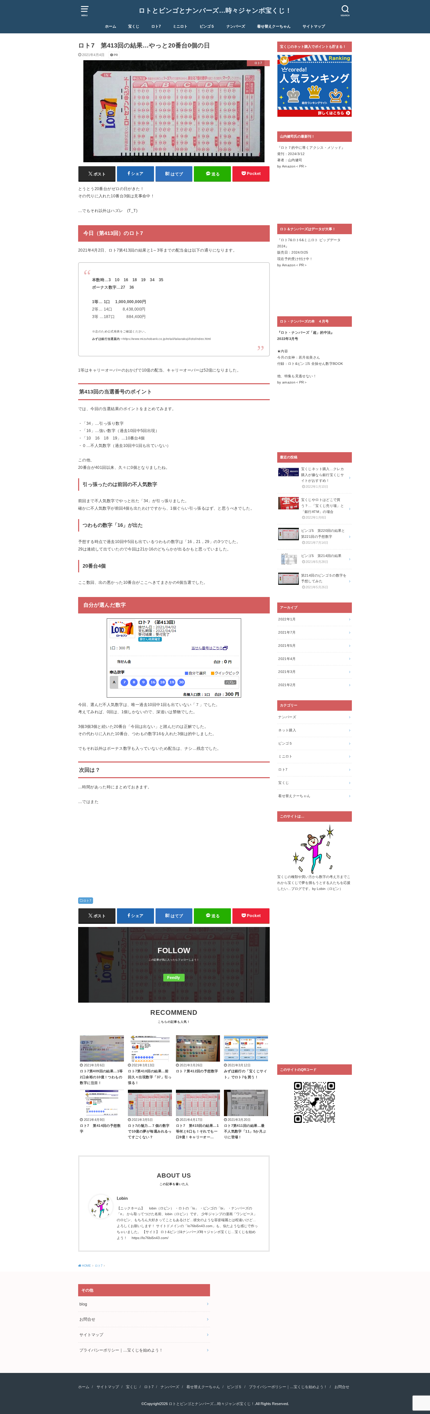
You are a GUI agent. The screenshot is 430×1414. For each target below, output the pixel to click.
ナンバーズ (235, 26)
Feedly (173, 978)
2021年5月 (287, 646)
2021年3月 (287, 672)
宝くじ (133, 26)
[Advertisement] (174, 847)
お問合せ (87, 1319)
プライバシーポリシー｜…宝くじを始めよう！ (121, 1350)
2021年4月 (287, 659)
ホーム (110, 26)
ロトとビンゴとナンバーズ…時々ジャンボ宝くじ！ (215, 10)
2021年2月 (287, 685)
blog (83, 1304)
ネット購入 (287, 730)
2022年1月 (287, 619)
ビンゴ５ (207, 26)
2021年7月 (287, 632)
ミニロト (180, 26)
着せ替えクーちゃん (274, 26)
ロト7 (156, 26)
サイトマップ (314, 26)
